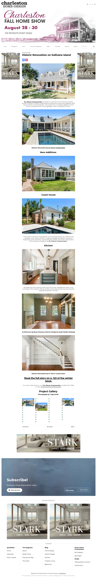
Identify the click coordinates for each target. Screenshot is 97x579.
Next (73, 426)
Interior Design (50, 554)
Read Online (26, 554)
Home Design (49, 551)
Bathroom (48, 564)
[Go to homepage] (14, 4)
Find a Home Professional (35, 46)
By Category (79, 552)
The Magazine (14, 46)
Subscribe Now (15, 490)
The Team (25, 561)
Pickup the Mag (27, 557)
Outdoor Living (50, 561)
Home (5, 46)
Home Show (57, 46)
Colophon (62, 573)
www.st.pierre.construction (51, 387)
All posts (50, 426)
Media (48, 46)
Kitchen (47, 557)
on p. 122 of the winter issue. (48, 379)
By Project (78, 556)
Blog (24, 46)
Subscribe (67, 46)
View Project (84, 490)
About (24, 551)
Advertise (75, 46)
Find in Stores (11, 557)
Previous (25, 426)
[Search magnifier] (94, 46)
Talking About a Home (82, 562)
